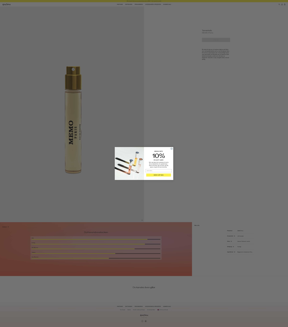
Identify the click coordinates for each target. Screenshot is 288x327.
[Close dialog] (171, 149)
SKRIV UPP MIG (159, 175)
